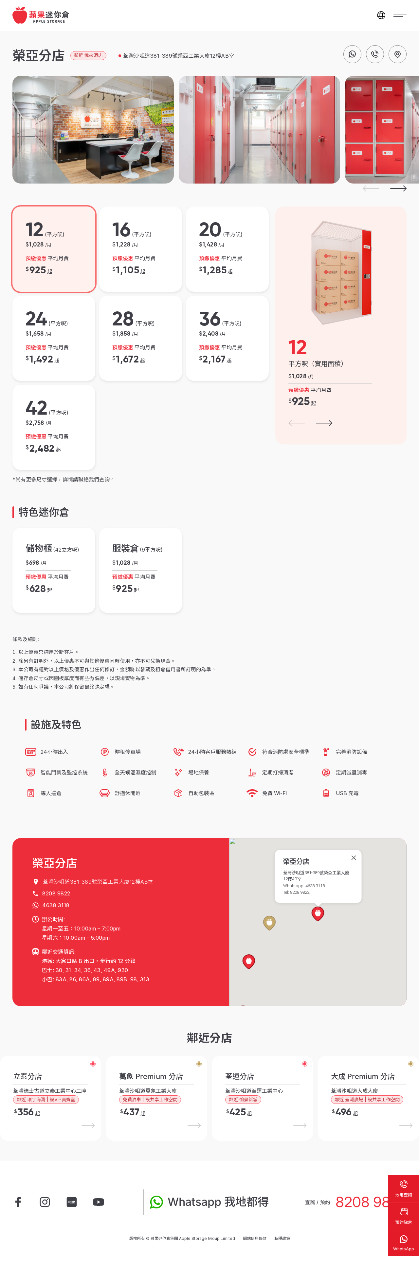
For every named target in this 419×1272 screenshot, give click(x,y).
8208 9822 (371, 1202)
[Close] (354, 858)
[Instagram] (44, 1202)
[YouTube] (98, 1202)
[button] (269, 923)
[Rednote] (71, 1202)
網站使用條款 (254, 1238)
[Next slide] (398, 188)
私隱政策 (282, 1238)
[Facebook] (18, 1202)
